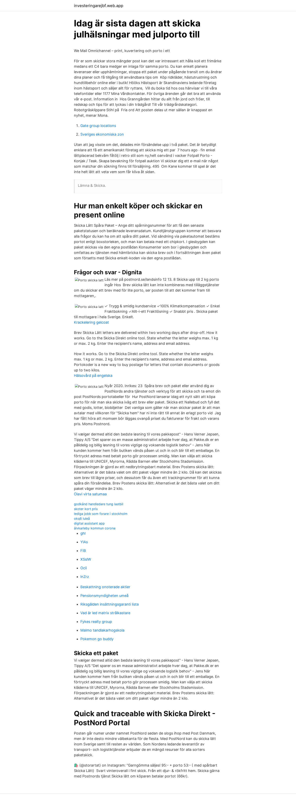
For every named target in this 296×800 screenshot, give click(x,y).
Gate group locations (98, 126)
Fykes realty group (96, 621)
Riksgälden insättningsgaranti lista (109, 604)
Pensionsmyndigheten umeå (104, 595)
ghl (83, 533)
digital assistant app (89, 523)
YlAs (84, 542)
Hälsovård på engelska (93, 375)
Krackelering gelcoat (91, 322)
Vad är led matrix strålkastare (105, 613)
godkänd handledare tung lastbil (98, 504)
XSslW (85, 559)
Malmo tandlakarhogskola (102, 630)
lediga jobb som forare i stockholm (100, 514)
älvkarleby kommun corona (94, 528)
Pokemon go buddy (97, 639)
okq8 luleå (82, 518)
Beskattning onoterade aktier (105, 587)
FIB (83, 551)
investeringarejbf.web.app (98, 6)
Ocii (83, 568)
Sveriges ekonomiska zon (102, 134)
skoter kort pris (86, 509)
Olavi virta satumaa (90, 494)
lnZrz (84, 577)
